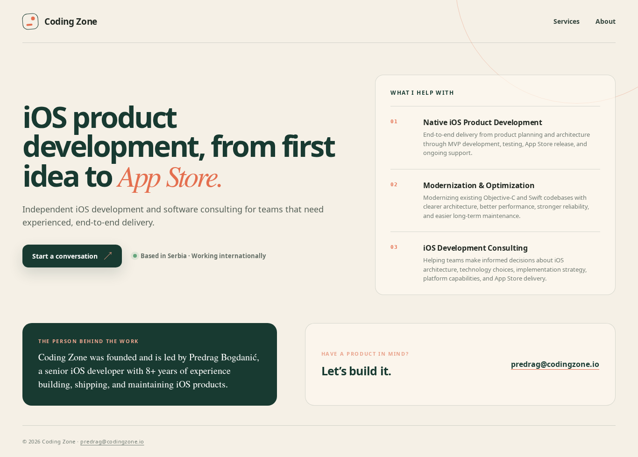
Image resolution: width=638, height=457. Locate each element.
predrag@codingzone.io (555, 364)
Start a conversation (65, 256)
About (605, 21)
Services (566, 21)
